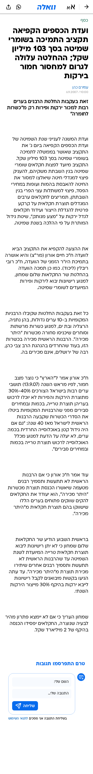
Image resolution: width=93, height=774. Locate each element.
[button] (71, 7)
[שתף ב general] (8, 7)
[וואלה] (46, 7)
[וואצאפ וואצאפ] (18, 7)
